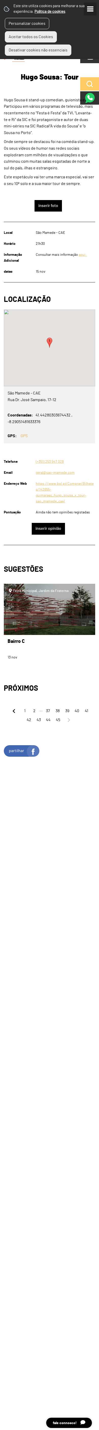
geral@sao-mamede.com (55, 473)
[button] (49, 343)
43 (39, 720)
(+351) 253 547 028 (50, 462)
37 (48, 711)
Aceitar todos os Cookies (31, 37)
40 (77, 711)
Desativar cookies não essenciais (38, 50)
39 (67, 711)
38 (58, 711)
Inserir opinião (48, 528)
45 (58, 720)
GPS (24, 436)
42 (29, 720)
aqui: (83, 255)
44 (48, 720)
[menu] (90, 9)
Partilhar (16, 751)
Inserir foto (48, 206)
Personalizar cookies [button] (27, 23)
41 (86, 711)
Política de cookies (50, 12)
